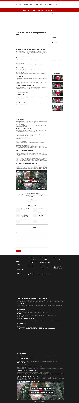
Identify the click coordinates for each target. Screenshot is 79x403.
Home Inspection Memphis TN (19, 195)
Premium (29, 193)
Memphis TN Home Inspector (44, 195)
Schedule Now (18, 264)
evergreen (37, 194)
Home (16, 259)
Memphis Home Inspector (32, 195)
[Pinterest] (32, 201)
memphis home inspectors (38, 195)
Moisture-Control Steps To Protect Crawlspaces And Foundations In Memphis (25, 215)
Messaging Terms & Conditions (20, 269)
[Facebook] (27, 201)
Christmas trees (33, 194)
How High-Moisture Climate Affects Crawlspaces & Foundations (42, 209)
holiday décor (43, 194)
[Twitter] (29, 201)
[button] (1, 16)
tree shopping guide (32, 196)
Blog (27, 193)
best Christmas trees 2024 (28, 194)
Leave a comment (38, 193)
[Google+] (34, 201)
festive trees (40, 194)
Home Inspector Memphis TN (26, 195)
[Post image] (18, 210)
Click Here (40, 168)
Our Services (17, 261)
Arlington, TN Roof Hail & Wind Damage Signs (42, 215)
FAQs (16, 266)
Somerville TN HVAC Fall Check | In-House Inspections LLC (26, 209)
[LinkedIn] (36, 201)
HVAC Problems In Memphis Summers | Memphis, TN (42, 220)
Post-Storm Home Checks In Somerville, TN (25, 220)
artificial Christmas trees (22, 194)
